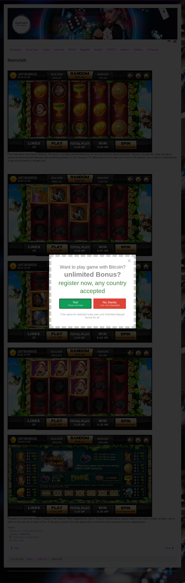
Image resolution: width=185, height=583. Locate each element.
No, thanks (109, 303)
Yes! (75, 303)
